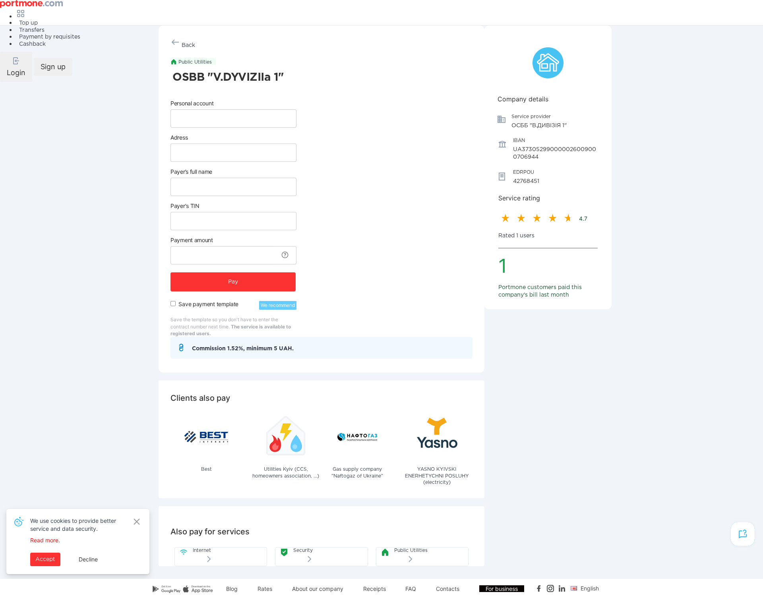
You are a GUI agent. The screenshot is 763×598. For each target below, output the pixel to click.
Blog (232, 588)
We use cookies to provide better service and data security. (73, 524)
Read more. (45, 540)
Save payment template (208, 304)
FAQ (410, 588)
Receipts (374, 588)
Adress (179, 137)
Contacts (447, 588)
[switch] (173, 303)
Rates (265, 588)
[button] (16, 67)
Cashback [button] (32, 44)
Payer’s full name (191, 171)
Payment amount (191, 240)
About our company (317, 588)
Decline (88, 559)
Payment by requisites (49, 37)
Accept (45, 559)
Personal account (191, 103)
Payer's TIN (184, 205)
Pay (233, 282)
